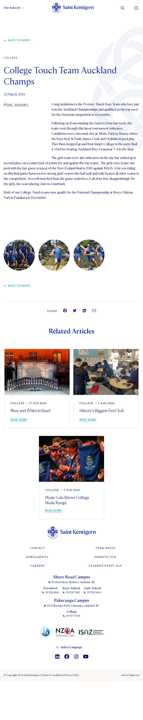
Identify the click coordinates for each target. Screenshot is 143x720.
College (11, 58)
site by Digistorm (130, 675)
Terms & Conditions (52, 675)
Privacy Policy (71, 675)
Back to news (19, 40)
